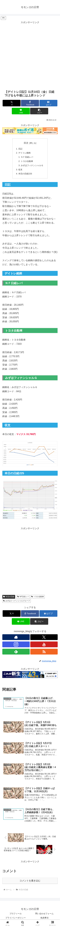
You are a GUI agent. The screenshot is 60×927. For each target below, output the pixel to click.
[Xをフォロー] (44, 637)
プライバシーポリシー (15, 918)
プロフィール (15, 913)
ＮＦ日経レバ (27, 157)
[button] (39, 111)
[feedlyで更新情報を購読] (16, 652)
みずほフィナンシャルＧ (32, 165)
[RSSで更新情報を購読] (44, 652)
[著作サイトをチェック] (16, 637)
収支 (20, 169)
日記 (20, 149)
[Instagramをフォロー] (16, 644)
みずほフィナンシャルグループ (17, 601)
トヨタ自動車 (27, 161)
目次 (26, 143)
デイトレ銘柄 (24, 153)
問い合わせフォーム (44, 913)
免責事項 (44, 918)
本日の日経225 (25, 173)
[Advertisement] (30, 54)
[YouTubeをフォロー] (44, 644)
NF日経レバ (24, 597)
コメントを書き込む (30, 880)
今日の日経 (10, 597)
